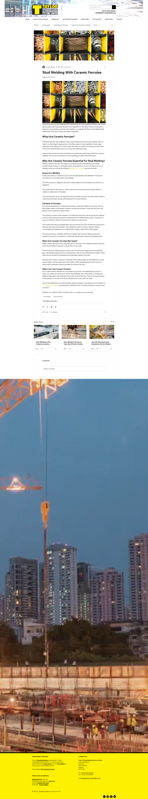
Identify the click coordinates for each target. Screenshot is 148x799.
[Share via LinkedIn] (51, 307)
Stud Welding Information (61, 25)
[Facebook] (111, 796)
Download (40, 760)
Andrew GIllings (43, 785)
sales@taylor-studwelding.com (105, 13)
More (95, 25)
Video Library (47, 764)
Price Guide (60, 764)
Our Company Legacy (48, 769)
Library (46, 760)
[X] (104, 796)
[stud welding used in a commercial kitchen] (46, 332)
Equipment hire (37, 779)
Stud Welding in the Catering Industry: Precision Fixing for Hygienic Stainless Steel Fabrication (45, 343)
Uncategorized (46, 25)
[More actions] (105, 67)
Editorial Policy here (43, 783)
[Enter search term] (114, 7)
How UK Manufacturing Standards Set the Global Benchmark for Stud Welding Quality (100, 343)
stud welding (47, 296)
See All (112, 321)
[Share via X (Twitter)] (47, 307)
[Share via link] (56, 307)
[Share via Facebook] (43, 307)
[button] (109, 19)
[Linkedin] (114, 796)
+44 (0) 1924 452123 (108, 11)
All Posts (36, 25)
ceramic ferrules (57, 296)
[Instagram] (107, 796)
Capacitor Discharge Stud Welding (81, 25)
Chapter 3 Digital (44, 791)
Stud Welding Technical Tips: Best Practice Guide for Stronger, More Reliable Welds (74, 343)
